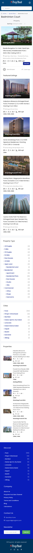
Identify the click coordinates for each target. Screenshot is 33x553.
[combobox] (19, 24)
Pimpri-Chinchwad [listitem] (11, 314)
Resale (20, 29)
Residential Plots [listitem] (12, 276)
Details (26, 63)
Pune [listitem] (6, 311)
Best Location (26, 29)
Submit (26, 532)
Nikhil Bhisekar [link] (11, 69)
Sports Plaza (12, 13)
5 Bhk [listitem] (6, 249)
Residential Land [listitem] (12, 267)
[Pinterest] (22, 550)
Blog (5, 503)
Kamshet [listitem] (8, 335)
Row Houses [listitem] (9, 258)
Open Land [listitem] (8, 264)
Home (4, 13)
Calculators (8, 506)
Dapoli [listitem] (7, 329)
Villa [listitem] (7, 285)
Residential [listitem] (9, 270)
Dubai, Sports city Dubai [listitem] (13, 320)
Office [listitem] (8, 291)
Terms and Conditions (11, 500)
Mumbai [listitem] (7, 317)
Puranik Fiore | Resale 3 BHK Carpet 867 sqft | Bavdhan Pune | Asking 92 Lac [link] (21, 371)
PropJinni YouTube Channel (13, 494)
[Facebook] (11, 550)
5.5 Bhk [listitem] (7, 255)
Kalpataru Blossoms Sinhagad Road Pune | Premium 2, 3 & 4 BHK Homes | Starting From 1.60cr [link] (16, 103)
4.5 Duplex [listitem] (8, 246)
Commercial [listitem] (9, 288)
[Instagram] (15, 550)
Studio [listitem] (8, 282)
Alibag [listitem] (7, 338)
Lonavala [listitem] (8, 323)
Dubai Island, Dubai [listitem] (12, 326)
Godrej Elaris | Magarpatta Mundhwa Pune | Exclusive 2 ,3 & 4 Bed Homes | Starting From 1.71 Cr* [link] (16, 180)
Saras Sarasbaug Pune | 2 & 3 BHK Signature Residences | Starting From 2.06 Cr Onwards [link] (15, 142)
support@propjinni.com (13, 520)
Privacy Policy (8, 497)
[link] (16, 35)
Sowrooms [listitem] (10, 297)
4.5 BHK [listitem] (7, 261)
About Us (7, 491)
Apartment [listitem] (10, 273)
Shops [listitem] (8, 294)
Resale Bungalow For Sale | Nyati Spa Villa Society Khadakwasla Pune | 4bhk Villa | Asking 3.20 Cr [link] (16, 50)
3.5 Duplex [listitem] (8, 252)
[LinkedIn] (18, 550)
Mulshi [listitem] (7, 332)
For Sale (16, 29)
